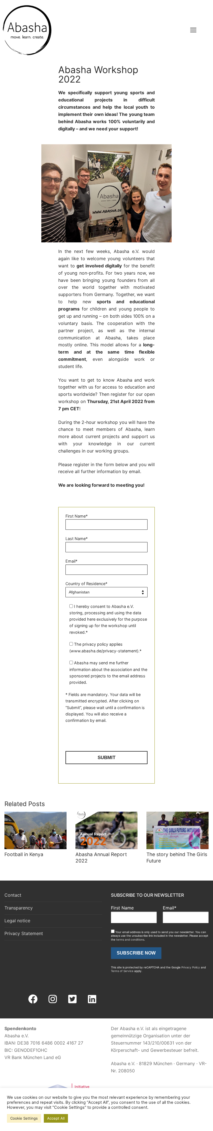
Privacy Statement (23, 933)
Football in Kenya (23, 854)
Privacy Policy (190, 967)
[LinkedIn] (92, 998)
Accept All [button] (56, 1118)
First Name (122, 908)
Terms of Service (122, 971)
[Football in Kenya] (35, 830)
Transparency (18, 908)
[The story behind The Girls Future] (177, 830)
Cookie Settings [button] (24, 1118)
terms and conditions (130, 939)
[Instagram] (52, 998)
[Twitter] (72, 998)
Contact (12, 895)
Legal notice (17, 920)
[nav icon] (193, 30)
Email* (169, 908)
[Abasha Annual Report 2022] (106, 830)
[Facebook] (32, 998)
